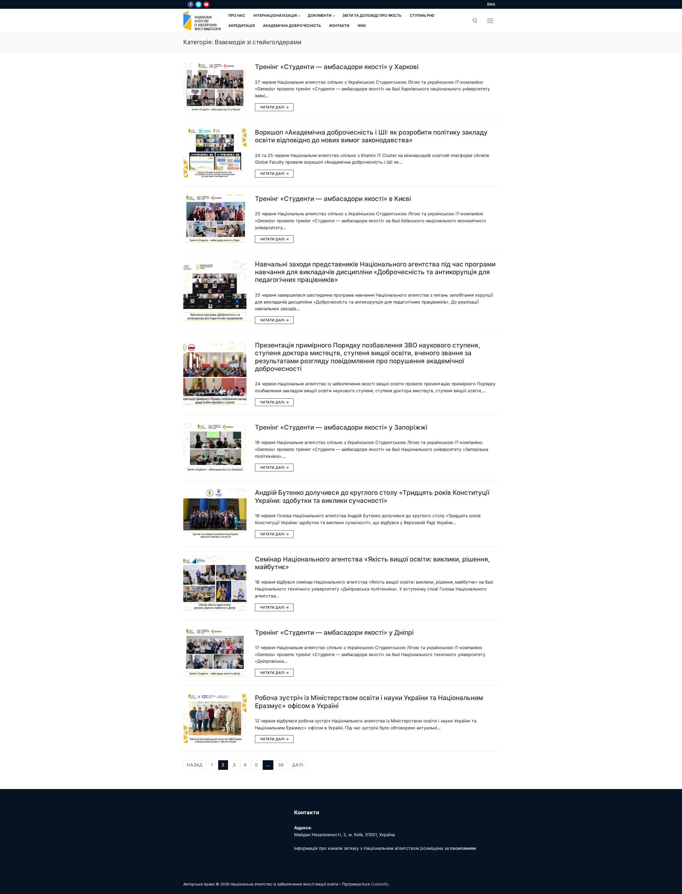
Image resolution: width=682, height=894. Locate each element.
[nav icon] (490, 20)
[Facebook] (191, 4)
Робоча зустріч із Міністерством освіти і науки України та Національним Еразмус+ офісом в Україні (369, 701)
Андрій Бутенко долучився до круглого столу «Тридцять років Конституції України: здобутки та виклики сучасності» (372, 496)
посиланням (463, 848)
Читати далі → (274, 107)
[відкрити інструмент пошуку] (475, 20)
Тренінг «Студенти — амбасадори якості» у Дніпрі (334, 632)
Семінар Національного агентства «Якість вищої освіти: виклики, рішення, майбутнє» (372, 563)
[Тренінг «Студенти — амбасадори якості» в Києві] (214, 219)
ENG (491, 4)
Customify (379, 884)
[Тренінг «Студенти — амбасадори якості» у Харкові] (214, 87)
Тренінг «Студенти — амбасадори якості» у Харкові (337, 67)
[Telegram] (198, 4)
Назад (195, 764)
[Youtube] (206, 4)
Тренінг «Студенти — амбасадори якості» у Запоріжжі (341, 427)
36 (281, 764)
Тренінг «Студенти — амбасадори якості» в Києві (333, 199)
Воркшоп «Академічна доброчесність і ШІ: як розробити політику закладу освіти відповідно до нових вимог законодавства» (371, 136)
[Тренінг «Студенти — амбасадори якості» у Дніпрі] (214, 653)
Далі (297, 764)
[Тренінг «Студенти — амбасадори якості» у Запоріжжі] (214, 447)
